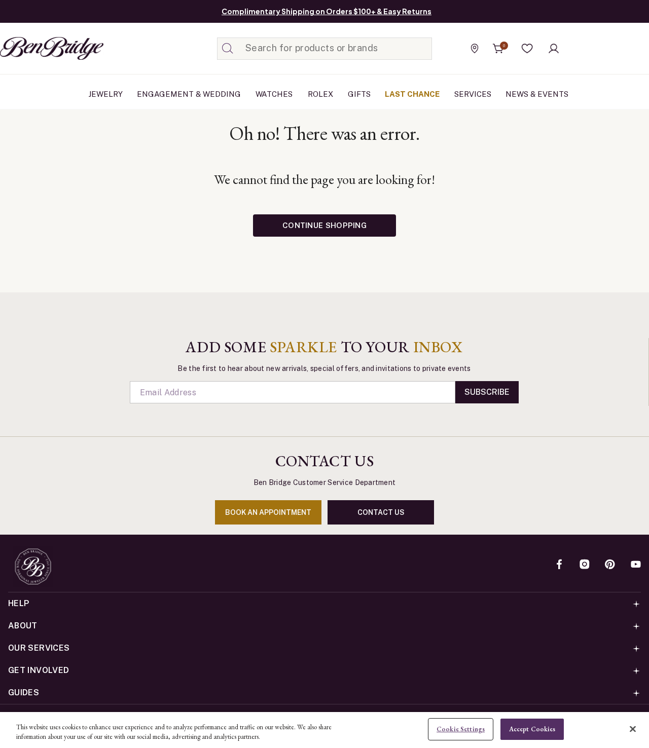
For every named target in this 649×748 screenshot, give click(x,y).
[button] (527, 49)
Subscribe (487, 392)
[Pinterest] (610, 565)
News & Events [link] (537, 94)
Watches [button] (274, 94)
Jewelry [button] (105, 94)
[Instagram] (585, 565)
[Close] (633, 729)
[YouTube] (636, 565)
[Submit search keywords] (227, 49)
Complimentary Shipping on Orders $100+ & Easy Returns (326, 11)
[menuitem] (105, 94)
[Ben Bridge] (33, 48)
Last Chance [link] (412, 94)
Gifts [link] (359, 94)
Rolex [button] (320, 94)
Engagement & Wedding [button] (189, 94)
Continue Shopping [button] (324, 225)
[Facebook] (559, 565)
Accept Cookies (532, 729)
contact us (381, 512)
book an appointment (268, 512)
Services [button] (472, 94)
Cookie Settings (461, 729)
